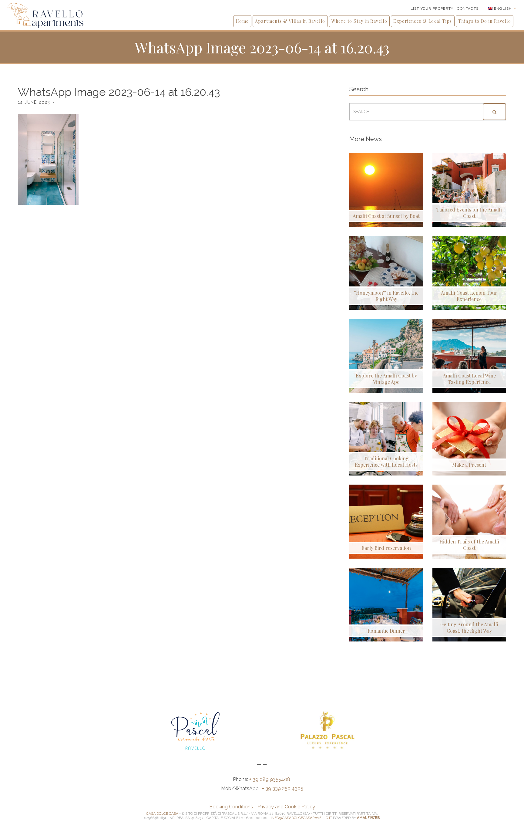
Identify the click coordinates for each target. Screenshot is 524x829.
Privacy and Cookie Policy (286, 807)
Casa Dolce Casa (162, 813)
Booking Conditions (231, 807)
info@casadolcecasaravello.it (301, 818)
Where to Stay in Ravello (359, 21)
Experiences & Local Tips (422, 21)
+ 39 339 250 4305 (282, 788)
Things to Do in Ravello (484, 21)
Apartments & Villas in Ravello (290, 21)
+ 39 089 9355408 (270, 779)
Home (242, 21)
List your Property (432, 8)
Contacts (468, 8)
